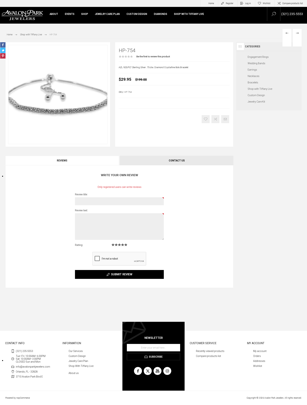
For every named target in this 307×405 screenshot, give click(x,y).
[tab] (62, 160)
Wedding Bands (256, 63)
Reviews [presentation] (62, 160)
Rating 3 (119, 244)
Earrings (252, 69)
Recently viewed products (210, 351)
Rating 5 (125, 244)
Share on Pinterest (3, 56)
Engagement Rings (258, 57)
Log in (248, 3)
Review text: (81, 210)
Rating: (79, 245)
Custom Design (256, 95)
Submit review (121, 274)
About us (74, 373)
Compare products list (292, 3)
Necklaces (253, 76)
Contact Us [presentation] (177, 160)
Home (211, 3)
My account (259, 351)
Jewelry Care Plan (78, 361)
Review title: (81, 194)
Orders (257, 356)
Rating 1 (113, 244)
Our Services (76, 351)
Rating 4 (122, 244)
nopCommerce (23, 398)
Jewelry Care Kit (256, 101)
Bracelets (253, 82)
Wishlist (257, 366)
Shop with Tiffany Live (260, 88)
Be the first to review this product (153, 56)
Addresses (259, 361)
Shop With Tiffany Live (81, 366)
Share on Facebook (3, 45)
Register (229, 3)
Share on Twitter (3, 50)
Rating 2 (116, 244)
